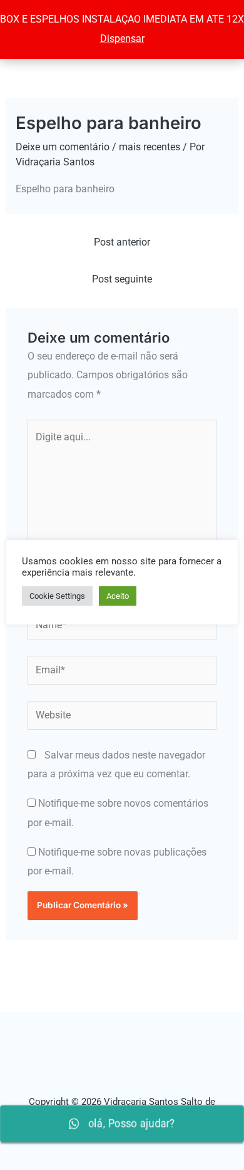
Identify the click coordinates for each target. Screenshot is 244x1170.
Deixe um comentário (62, 147)
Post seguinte (122, 279)
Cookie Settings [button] (57, 596)
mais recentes (149, 147)
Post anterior (122, 242)
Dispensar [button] (122, 38)
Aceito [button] (117, 596)
